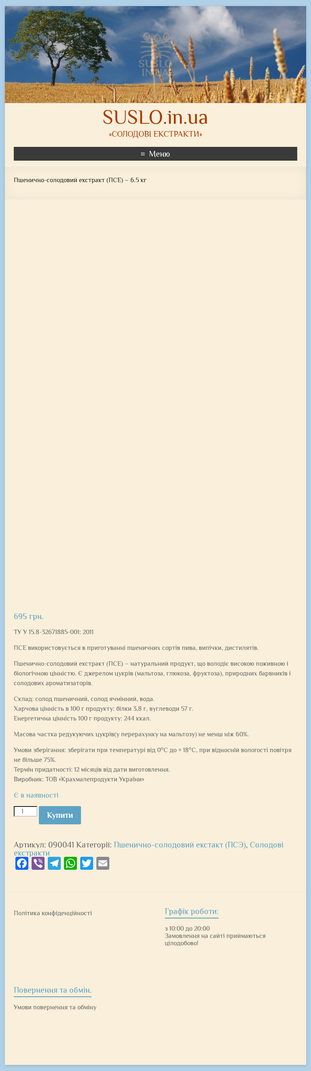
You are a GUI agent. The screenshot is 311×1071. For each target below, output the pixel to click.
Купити (60, 815)
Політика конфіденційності (53, 913)
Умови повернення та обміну (55, 1007)
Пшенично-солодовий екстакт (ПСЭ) (180, 844)
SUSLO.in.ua (155, 116)
